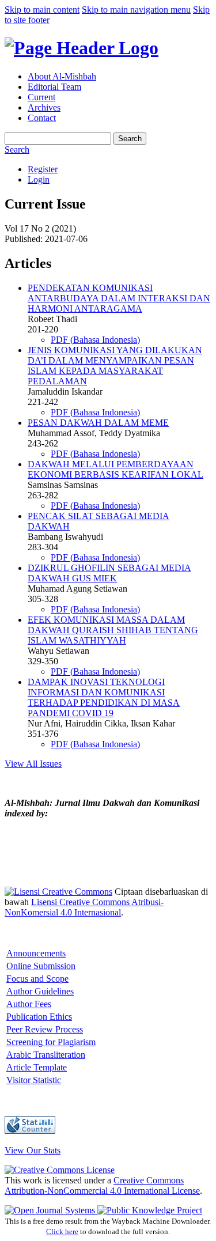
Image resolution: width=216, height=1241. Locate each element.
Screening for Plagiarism (51, 1042)
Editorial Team (54, 87)
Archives (44, 107)
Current (41, 97)
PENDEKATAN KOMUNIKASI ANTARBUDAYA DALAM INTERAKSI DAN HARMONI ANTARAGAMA (119, 298)
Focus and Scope (37, 978)
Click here (62, 1231)
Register (43, 169)
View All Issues (33, 764)
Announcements (36, 953)
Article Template (36, 1067)
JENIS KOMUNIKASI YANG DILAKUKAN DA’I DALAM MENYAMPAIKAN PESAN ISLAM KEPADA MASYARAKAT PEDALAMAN (115, 365)
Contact (42, 118)
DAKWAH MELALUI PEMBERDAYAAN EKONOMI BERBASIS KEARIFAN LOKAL (115, 469)
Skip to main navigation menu (136, 9)
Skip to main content (42, 9)
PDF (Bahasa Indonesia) (95, 340)
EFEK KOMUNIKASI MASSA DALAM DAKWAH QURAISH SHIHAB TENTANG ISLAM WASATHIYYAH (113, 630)
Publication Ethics (39, 1016)
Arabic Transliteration (45, 1055)
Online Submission (40, 966)
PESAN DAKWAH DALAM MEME (98, 422)
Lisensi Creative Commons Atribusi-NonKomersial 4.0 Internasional (84, 907)
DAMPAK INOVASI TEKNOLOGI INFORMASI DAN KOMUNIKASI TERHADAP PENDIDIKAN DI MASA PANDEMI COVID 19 (104, 697)
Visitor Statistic (33, 1080)
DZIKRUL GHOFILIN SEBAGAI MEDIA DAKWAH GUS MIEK (109, 573)
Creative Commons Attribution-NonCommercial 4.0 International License (102, 1185)
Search (130, 138)
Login (39, 179)
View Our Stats (32, 1150)
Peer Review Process (44, 1029)
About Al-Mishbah (62, 76)
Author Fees (28, 1004)
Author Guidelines (40, 991)
